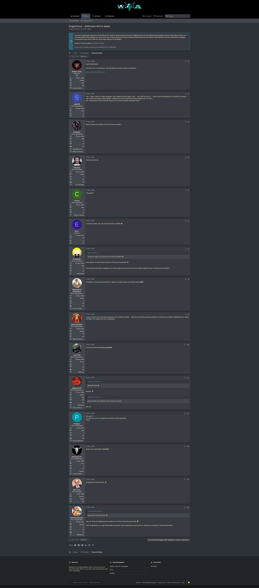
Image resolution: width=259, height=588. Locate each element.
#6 (188, 221)
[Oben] (186, 582)
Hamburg (81, 372)
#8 (188, 279)
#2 (188, 94)
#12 (188, 413)
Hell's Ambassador (76, 518)
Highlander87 (77, 388)
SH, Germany (80, 184)
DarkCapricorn (77, 457)
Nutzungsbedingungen (149, 582)
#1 (188, 61)
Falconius (76, 167)
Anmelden (154, 566)
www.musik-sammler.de (80, 407)
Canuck (77, 200)
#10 (188, 345)
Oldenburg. (80, 534)
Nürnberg (81, 405)
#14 (188, 479)
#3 (188, 122)
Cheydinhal (80, 273)
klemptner (76, 132)
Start (182, 582)
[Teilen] (185, 61)
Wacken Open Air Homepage (119, 566)
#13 (188, 446)
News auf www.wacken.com (95, 72)
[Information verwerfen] (187, 35)
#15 (188, 507)
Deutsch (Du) (95, 582)
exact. (77, 231)
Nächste (83, 56)
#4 (188, 157)
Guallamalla (77, 259)
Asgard (81, 471)
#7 (188, 249)
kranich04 (76, 355)
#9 (188, 314)
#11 (188, 378)
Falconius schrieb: (93, 381)
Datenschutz (162, 582)
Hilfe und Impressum (173, 582)
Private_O (77, 424)
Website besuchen (78, 151)
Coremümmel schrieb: (94, 511)
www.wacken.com (78, 88)
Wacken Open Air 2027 (80, 582)
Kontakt (112, 573)
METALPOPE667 (77, 324)
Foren (111, 569)
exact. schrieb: (92, 252)
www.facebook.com (79, 473)
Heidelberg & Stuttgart (80, 149)
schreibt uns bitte (98, 43)
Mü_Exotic (77, 490)
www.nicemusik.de (79, 440)
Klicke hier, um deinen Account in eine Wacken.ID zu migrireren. (95, 47)
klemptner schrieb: (94, 397)
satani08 (77, 104)
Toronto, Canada (78, 215)
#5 (188, 190)
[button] (102, 16)
